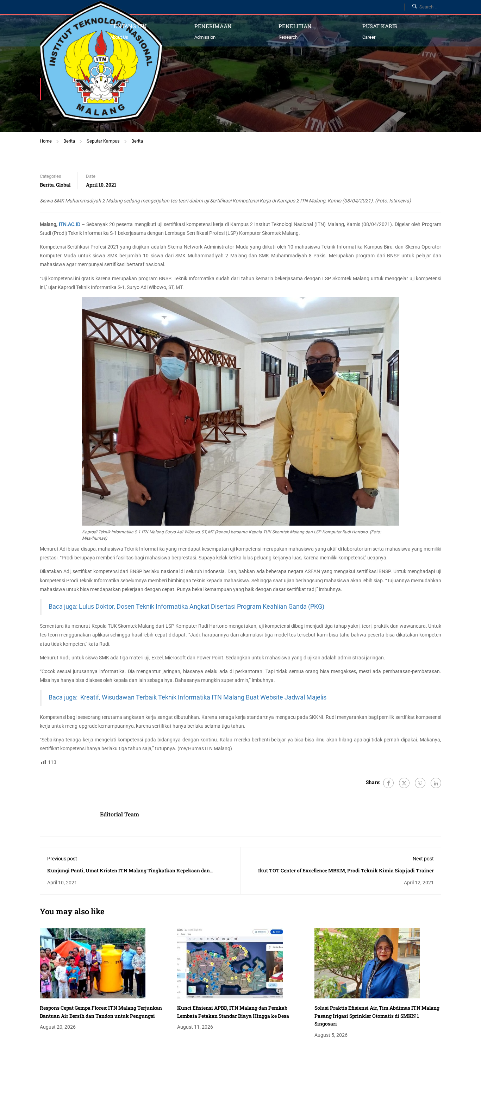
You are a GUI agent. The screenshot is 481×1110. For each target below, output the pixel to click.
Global (63, 184)
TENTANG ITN (128, 26)
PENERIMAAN (213, 26)
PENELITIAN (295, 26)
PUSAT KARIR (380, 26)
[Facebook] (388, 783)
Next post (423, 858)
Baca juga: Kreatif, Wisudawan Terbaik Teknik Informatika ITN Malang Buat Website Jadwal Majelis (187, 697)
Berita (69, 141)
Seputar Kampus (103, 141)
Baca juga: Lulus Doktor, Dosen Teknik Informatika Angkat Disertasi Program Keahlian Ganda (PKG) (186, 606)
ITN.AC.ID (69, 224)
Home (46, 141)
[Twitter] (404, 783)
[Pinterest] (420, 783)
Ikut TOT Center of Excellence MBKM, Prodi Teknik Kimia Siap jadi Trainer (346, 870)
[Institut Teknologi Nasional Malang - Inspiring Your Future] (101, 62)
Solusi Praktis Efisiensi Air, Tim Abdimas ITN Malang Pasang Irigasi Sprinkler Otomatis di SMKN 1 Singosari (376, 1015)
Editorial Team (119, 814)
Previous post (62, 858)
